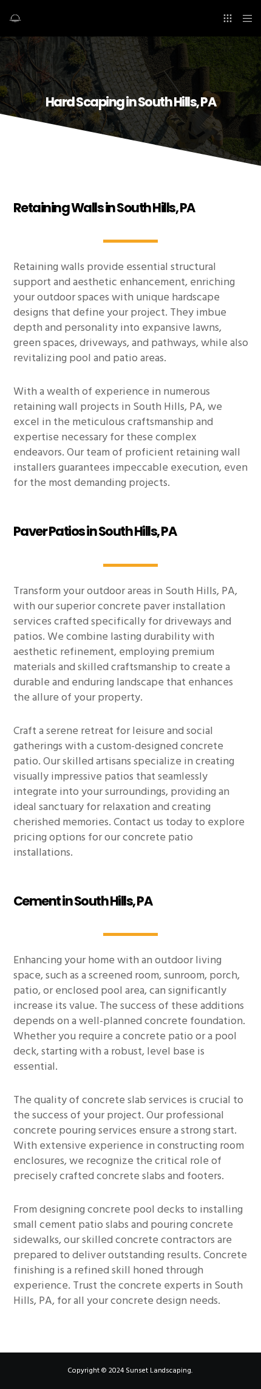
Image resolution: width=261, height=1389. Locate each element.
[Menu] (244, 18)
